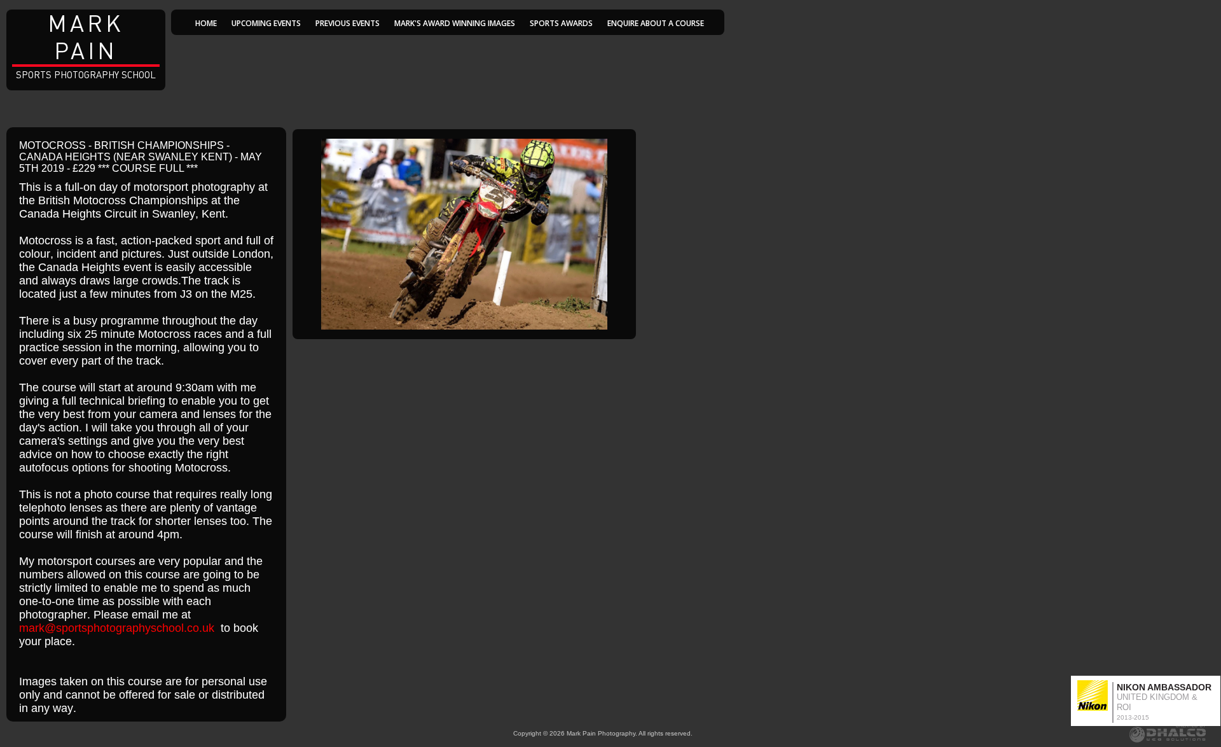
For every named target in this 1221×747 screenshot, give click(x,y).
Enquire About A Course (655, 23)
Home (206, 23)
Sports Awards (561, 23)
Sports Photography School (86, 45)
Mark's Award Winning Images (454, 23)
